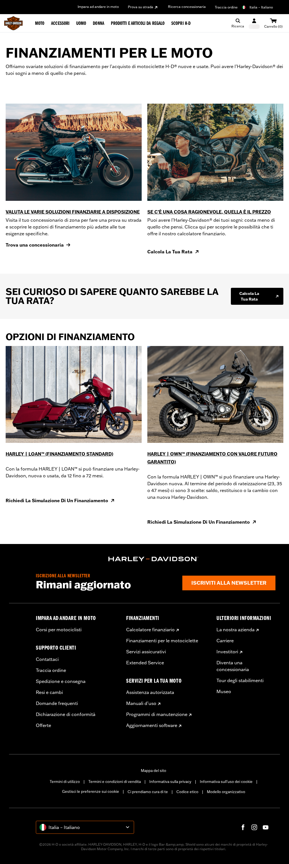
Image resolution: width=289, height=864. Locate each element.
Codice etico (187, 791)
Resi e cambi (49, 692)
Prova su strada (140, 7)
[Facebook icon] (243, 827)
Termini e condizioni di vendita (114, 781)
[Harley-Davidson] (153, 559)
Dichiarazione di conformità (65, 714)
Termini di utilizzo (65, 781)
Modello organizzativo (226, 791)
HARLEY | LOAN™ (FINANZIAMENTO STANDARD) (59, 454)
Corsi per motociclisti (59, 629)
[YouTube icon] (265, 827)
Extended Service (145, 662)
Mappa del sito (153, 770)
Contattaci (47, 659)
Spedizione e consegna (61, 681)
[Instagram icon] (254, 827)
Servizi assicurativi (146, 651)
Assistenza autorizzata (150, 692)
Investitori (227, 651)
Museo (223, 691)
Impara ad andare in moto (98, 7)
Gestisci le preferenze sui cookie (90, 791)
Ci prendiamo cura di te (148, 791)
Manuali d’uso (141, 703)
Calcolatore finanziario (150, 629)
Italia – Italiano (261, 7)
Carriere (225, 640)
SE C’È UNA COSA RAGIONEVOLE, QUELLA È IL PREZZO (209, 212)
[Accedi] (254, 23)
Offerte (43, 725)
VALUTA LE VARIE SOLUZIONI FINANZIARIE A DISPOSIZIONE (73, 212)
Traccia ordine (226, 7)
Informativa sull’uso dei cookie (226, 781)
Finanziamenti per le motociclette (162, 640)
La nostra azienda (235, 629)
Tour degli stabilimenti (240, 680)
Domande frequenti (57, 703)
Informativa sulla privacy (170, 781)
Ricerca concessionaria (187, 7)
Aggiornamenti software (151, 725)
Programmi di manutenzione (156, 714)
